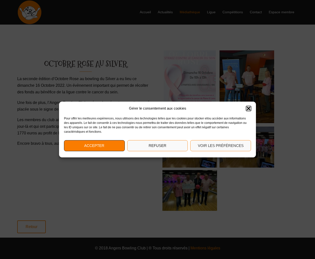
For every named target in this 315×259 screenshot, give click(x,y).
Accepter (94, 146)
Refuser (157, 146)
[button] (248, 108)
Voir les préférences (221, 146)
